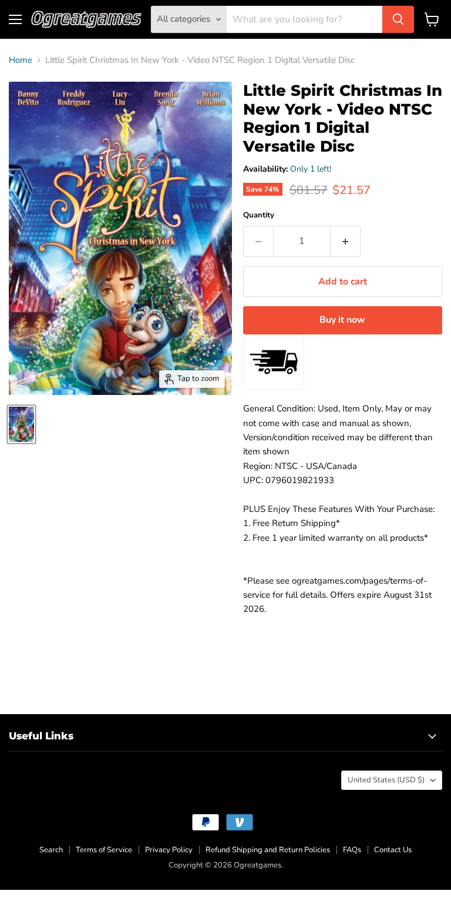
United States (386, 780)
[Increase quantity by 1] (346, 241)
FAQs (352, 850)
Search (51, 850)
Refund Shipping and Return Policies (268, 850)
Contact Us (393, 850)
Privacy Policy (169, 850)
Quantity (258, 215)
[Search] (398, 19)
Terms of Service (104, 850)
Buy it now (342, 319)
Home (20, 60)
